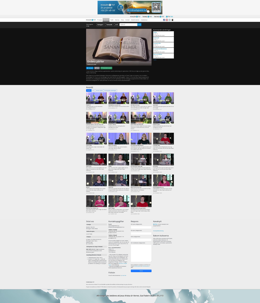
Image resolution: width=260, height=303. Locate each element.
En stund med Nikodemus (160, 49)
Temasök (109, 25)
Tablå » (155, 60)
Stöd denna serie (107, 68)
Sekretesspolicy (137, 266)
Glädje (155, 32)
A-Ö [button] (116, 25)
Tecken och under (91, 64)
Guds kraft (156, 38)
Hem (91, 20)
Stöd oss (117, 20)
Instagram (170, 20)
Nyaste (89, 90)
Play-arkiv (106, 20)
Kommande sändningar (110, 90)
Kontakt (127, 20)
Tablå (111, 20)
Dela (97, 68)
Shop (122, 20)
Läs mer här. (123, 275)
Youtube (167, 20)
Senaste (90, 68)
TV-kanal (99, 20)
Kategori (100, 25)
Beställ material (135, 20)
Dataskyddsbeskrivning (158, 230)
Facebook (164, 20)
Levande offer (157, 43)
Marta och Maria (157, 54)
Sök (139, 25)
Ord (172, 20)
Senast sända (99, 90)
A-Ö (93, 90)
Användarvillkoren (146, 266)
